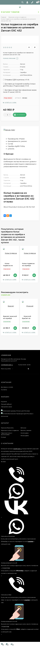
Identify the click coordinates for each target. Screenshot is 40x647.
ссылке (30, 541)
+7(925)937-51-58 (6, 355)
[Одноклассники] (7, 215)
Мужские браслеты (7, 428)
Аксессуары (25, 433)
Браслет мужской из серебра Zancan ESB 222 (10, 318)
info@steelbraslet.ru (7, 365)
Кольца (3, 437)
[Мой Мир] (10, 215)
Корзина (4, 401)
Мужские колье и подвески (10, 430)
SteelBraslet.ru (17, 448)
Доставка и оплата (7, 387)
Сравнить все (6, 295)
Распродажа (25, 435)
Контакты (4, 389)
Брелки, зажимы (26, 430)
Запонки (23, 428)
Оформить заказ (6, 406)
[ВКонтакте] (5, 215)
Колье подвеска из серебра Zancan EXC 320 (28, 266)
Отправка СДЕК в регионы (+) (16, 80)
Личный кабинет (6, 404)
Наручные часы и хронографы (6, 433)
